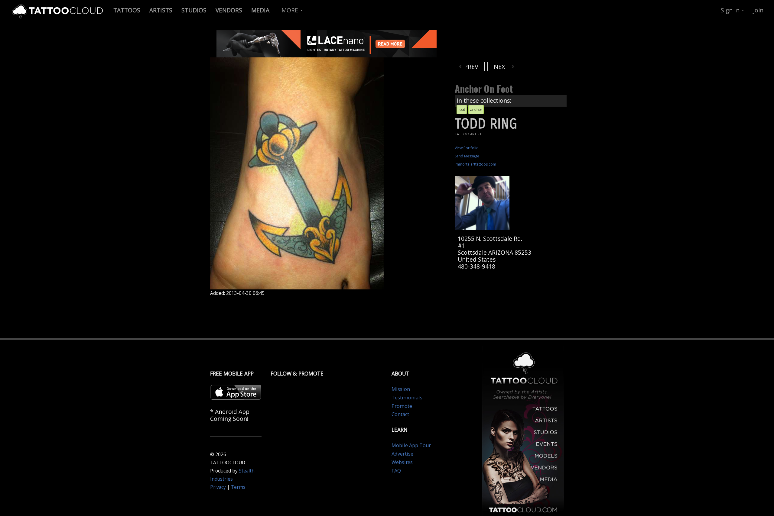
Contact (400, 414)
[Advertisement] (500, 45)
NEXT (502, 67)
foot (461, 109)
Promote (402, 406)
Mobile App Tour (411, 445)
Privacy (218, 487)
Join (758, 10)
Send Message (467, 156)
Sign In (731, 10)
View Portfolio (467, 147)
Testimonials (407, 397)
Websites (402, 462)
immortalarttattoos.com (475, 164)
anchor (476, 109)
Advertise (402, 453)
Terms (238, 487)
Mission (401, 389)
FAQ (396, 470)
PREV (470, 67)
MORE (290, 10)
